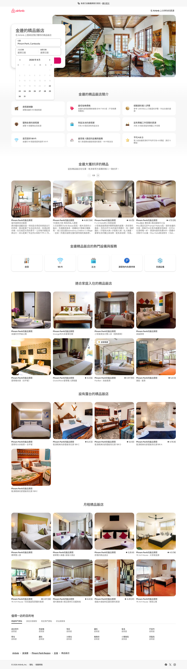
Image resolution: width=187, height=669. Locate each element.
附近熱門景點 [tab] (46, 621)
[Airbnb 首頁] (17, 11)
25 (30, 91)
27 (40, 91)
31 (25, 96)
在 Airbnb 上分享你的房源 (162, 10)
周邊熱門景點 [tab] (16, 621)
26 (35, 91)
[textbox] (27, 52)
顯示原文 (106, 3)
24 (25, 91)
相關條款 (39, 664)
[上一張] (89, 175)
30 (20, 96)
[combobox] (38, 43)
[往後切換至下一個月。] (49, 60)
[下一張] (98, 175)
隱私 (31, 664)
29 (50, 91)
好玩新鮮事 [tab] (60, 621)
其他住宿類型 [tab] (31, 621)
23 (20, 91)
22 (50, 86)
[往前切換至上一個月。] (20, 60)
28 (45, 91)
